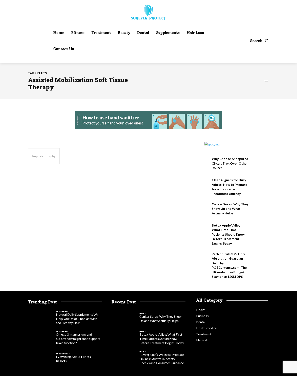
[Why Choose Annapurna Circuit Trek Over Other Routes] (260, 163)
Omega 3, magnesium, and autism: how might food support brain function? (78, 338)
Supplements (63, 311)
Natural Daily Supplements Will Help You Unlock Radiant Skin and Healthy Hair (77, 318)
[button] (259, 41)
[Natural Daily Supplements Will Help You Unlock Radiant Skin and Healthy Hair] (41, 318)
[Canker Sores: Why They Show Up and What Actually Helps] (260, 208)
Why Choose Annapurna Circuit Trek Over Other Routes (230, 163)
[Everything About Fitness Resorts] (41, 358)
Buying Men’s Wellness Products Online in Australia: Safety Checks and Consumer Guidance (161, 359)
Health (142, 313)
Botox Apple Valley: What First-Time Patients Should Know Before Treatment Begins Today (228, 234)
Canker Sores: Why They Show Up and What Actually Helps (230, 208)
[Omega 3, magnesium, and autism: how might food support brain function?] (41, 338)
